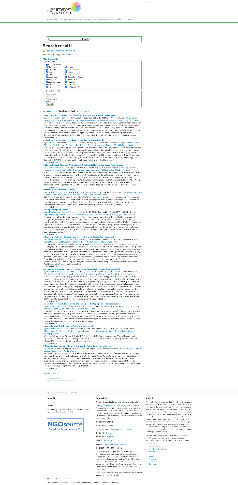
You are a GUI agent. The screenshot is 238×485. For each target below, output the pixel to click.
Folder (70, 67)
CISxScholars (49, 331)
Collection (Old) (74, 87)
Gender (62, 214)
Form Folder (72, 69)
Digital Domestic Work (97, 194)
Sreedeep (50, 348)
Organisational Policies (157, 449)
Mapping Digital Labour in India (128, 120)
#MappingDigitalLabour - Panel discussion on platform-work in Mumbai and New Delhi (81, 269)
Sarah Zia (50, 142)
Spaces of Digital (127, 348)
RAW (130, 19)
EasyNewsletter (54, 82)
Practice (137, 306)
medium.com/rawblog (123, 429)
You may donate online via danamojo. (109, 406)
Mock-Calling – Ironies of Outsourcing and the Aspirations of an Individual (78, 346)
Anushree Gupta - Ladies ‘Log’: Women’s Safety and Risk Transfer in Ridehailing (80, 115)
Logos (151, 454)
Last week (52, 96)
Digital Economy (130, 192)
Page (50, 72)
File (49, 87)
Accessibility (52, 19)
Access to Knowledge (71, 19)
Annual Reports (154, 446)
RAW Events (53, 308)
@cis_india (110, 433)
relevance (53, 111)
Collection (52, 69)
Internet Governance (104, 19)
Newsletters (153, 451)
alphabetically (83, 111)
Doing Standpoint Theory (56, 209)
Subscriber (52, 77)
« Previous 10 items (51, 373)
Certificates (153, 464)
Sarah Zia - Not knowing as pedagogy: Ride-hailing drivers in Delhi (74, 140)
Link (69, 74)
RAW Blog (73, 351)
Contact (73, 392)
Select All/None (54, 64)
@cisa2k (112, 437)
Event (50, 84)
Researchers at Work (105, 120)
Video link (71, 84)
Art (45, 308)
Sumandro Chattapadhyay (57, 271)
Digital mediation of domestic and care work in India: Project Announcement (79, 237)
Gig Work (54, 274)
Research (48, 120)
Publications (90, 120)
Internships (153, 461)
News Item (72, 79)
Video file (71, 82)
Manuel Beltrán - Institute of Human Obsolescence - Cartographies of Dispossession (81, 304)
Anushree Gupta (53, 118)
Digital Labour (132, 118)
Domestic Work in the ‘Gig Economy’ (59, 189)
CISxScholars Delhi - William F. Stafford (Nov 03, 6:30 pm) (68, 326)
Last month (53, 99)
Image (70, 72)
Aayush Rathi (51, 192)
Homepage (48, 333)
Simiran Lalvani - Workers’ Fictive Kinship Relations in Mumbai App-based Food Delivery (84, 165)
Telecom (121, 19)
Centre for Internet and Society (114, 444)
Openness (87, 19)
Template (52, 79)
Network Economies (75, 120)
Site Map (50, 392)
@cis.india (108, 440)
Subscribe (109, 425)
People (151, 456)
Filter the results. (50, 59)
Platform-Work (59, 120)
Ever (50, 101)
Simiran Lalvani (52, 167)
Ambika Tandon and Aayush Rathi (60, 212)
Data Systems (61, 331)
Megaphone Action (75, 77)
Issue (50, 74)
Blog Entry (52, 67)
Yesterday (52, 94)
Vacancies (152, 459)
